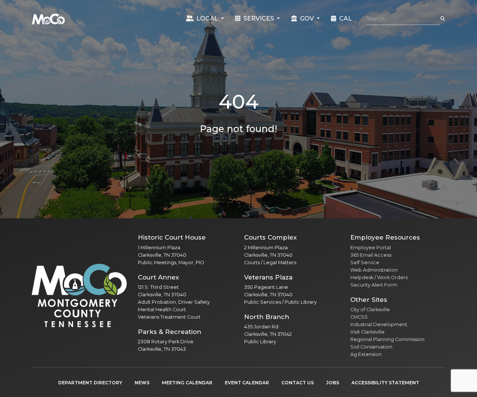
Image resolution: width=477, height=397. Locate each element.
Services (258, 18)
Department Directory (90, 382)
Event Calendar (247, 382)
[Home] (48, 18)
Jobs (332, 382)
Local (207, 18)
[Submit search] (442, 18)
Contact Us (297, 382)
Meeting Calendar (187, 382)
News (142, 382)
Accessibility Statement (385, 382)
